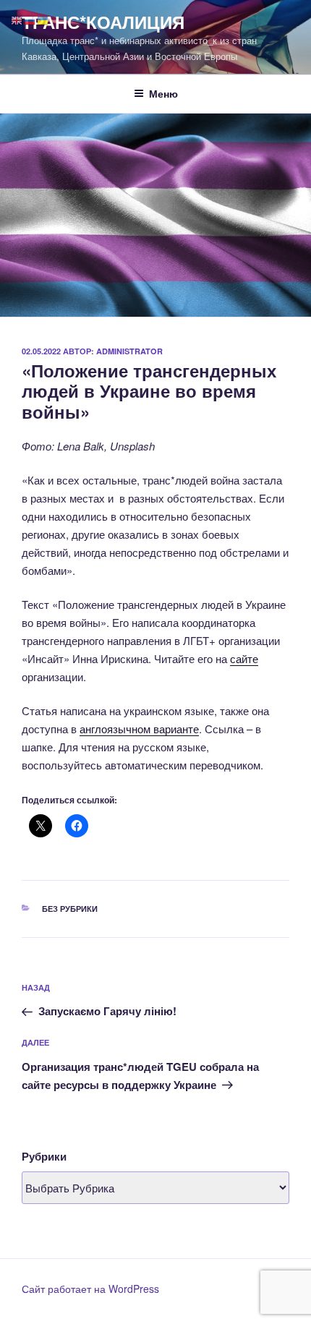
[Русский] (30, 19)
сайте (244, 658)
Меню (163, 93)
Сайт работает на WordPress (90, 1288)
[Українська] (43, 19)
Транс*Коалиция (103, 21)
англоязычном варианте (139, 728)
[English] (17, 19)
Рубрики (44, 1156)
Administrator (129, 351)
